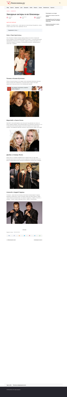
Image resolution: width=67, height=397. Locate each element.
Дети (21, 7)
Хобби (31, 7)
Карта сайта (9, 385)
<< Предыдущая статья (11, 239)
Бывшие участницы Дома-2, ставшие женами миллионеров (52, 25)
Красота (12, 7)
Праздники (26, 7)
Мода (8, 7)
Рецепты (35, 7)
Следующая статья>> (38, 239)
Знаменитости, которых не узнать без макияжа (52, 16)
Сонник (40, 7)
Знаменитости (46, 7)
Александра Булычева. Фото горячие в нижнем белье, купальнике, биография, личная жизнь (53, 20)
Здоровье (17, 7)
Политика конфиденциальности (19, 385)
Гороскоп (52, 7)
